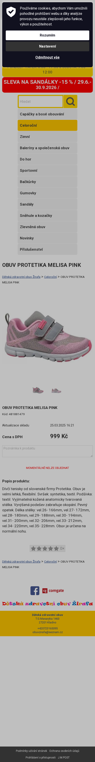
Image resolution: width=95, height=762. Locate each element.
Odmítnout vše (47, 57)
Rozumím (47, 35)
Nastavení (47, 46)
